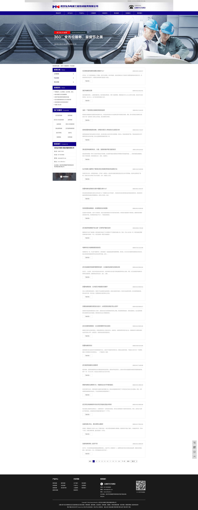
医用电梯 (70, 115)
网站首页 (58, 13)
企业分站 (134, 1)
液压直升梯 (63, 487)
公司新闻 (56, 74)
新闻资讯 (104, 13)
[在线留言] (194, 452)
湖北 (105, 507)
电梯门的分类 (58, 104)
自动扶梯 (63, 485)
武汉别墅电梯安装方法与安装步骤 (63, 99)
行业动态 (72, 65)
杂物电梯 (55, 485)
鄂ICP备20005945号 (72, 507)
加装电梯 (59, 124)
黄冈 (117, 507)
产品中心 (81, 13)
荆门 (127, 507)
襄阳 (112, 507)
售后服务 (116, 13)
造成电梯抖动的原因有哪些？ (62, 102)
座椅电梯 (70, 119)
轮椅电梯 (70, 137)
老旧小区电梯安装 (70, 124)
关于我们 (76, 483)
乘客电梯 (55, 483)
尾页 (128, 461)
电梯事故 (59, 137)
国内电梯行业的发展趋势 (61, 94)
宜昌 (110, 507)
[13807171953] (194, 442)
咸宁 (122, 507)
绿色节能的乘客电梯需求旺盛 (62, 97)
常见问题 (56, 82)
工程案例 (93, 13)
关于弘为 (70, 13)
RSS (142, 1)
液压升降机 (58, 132)
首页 (90, 461)
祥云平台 (96, 507)
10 (119, 461)
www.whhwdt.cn (107, 491)
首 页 (62, 65)
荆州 (125, 507)
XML (144, 1)
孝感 (115, 507)
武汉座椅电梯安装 (70, 128)
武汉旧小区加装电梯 (59, 119)
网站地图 (138, 1)
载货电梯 (63, 483)
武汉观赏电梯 (59, 115)
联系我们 (139, 13)
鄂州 (120, 507)
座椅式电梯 (55, 490)
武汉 (107, 507)
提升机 (70, 132)
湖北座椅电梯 (59, 128)
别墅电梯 (55, 487)
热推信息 (129, 1)
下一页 (123, 461)
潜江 (130, 507)
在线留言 (128, 13)
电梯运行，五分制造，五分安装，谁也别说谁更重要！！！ (65, 91)
